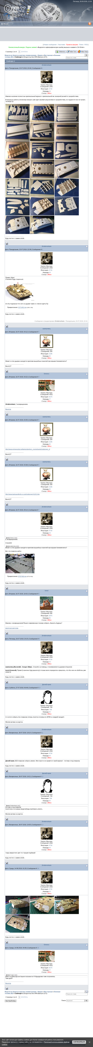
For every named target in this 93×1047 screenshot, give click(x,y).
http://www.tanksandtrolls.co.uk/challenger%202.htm (22, 494)
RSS (86, 45)
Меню (6, 24)
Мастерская (48, 55)
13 (42, 825)
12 (42, 776)
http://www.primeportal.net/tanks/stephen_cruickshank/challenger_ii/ (27, 449)
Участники (61, 45)
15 (38, 948)
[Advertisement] (46, 34)
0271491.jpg (22, 307)
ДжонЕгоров (46, 684)
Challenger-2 (19, 57)
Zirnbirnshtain (46, 65)
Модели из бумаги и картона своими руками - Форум (23, 55)
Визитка (8, 409)
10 (39, 688)
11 (42, 733)
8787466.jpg (22, 576)
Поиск (81, 45)
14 (38, 868)
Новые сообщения (50, 45)
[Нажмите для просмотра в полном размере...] (20, 300)
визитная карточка (11, 628)
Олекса (46, 374)
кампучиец (46, 329)
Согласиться (79, 1042)
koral (46, 591)
